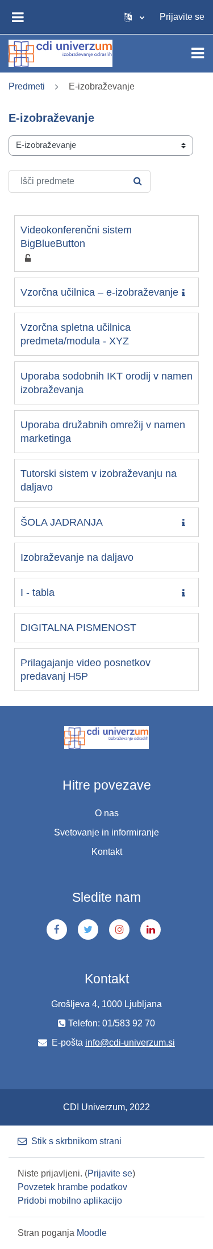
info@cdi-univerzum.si (130, 1042)
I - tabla (37, 592)
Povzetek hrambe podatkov (72, 1187)
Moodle (92, 1233)
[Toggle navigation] (197, 53)
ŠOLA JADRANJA (61, 522)
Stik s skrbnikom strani (76, 1141)
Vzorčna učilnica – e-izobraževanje (99, 292)
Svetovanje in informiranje (106, 832)
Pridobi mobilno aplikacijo (70, 1200)
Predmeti (27, 86)
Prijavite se (182, 17)
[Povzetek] (186, 293)
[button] (134, 17)
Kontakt (106, 851)
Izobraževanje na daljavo (76, 557)
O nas (107, 813)
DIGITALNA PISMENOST (78, 627)
